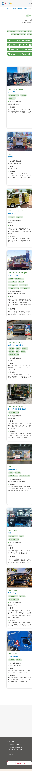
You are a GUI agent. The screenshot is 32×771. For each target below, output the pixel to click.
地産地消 (13, 428)
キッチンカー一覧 (17, 8)
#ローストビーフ (13, 536)
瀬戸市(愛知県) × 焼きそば (18, 34)
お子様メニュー (12, 367)
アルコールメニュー (17, 302)
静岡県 (14, 481)
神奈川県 (10, 605)
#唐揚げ (18, 348)
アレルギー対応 (23, 304)
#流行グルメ (12, 98)
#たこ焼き (11, 348)
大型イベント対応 (12, 228)
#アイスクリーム (19, 279)
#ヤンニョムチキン (14, 95)
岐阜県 (19, 104)
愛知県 (25, 8)
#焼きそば (21, 282)
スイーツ (15, 89)
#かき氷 (11, 279)
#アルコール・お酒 (14, 288)
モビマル (9, 8)
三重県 (14, 104)
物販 (26, 272)
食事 (10, 89)
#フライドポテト (13, 285)
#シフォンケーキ (25, 288)
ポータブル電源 (23, 554)
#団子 (17, 351)
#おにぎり (22, 596)
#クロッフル (19, 217)
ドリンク (21, 89)
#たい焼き (11, 351)
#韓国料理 (23, 95)
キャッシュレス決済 (20, 615)
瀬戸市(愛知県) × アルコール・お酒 (16, 31)
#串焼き (21, 536)
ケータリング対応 (23, 550)
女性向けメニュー (23, 230)
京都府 (23, 294)
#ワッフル (11, 217)
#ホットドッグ (12, 282)
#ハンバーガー (23, 285)
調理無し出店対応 (23, 228)
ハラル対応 (14, 304)
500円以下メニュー (13, 168)
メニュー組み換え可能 (17, 301)
